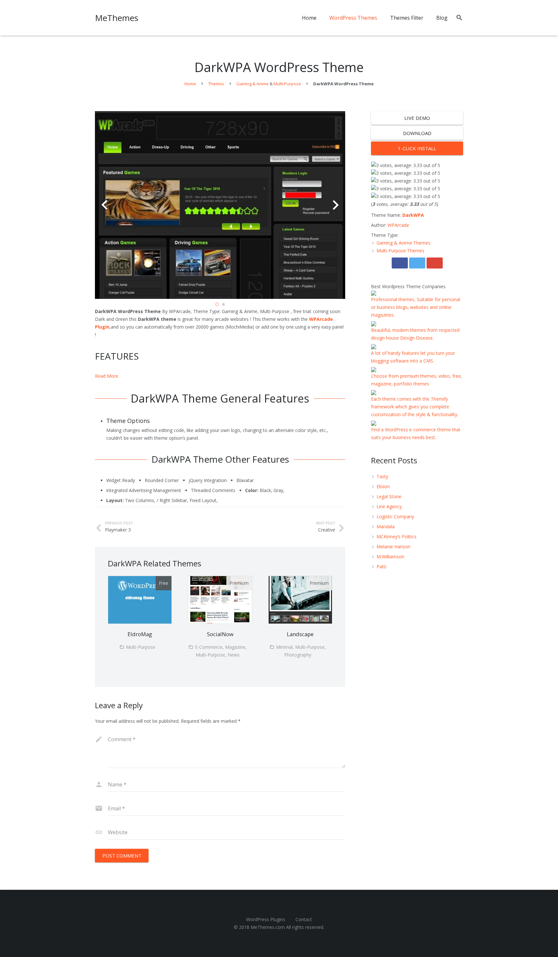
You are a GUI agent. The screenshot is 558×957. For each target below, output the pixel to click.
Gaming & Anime (252, 84)
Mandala (386, 526)
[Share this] (400, 263)
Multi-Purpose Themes (400, 250)
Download (417, 133)
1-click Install (417, 148)
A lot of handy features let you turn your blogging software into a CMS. (413, 357)
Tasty (382, 476)
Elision (383, 486)
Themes (216, 84)
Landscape (300, 634)
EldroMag (140, 634)
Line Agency (389, 506)
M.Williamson (390, 556)
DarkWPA (413, 215)
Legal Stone (389, 496)
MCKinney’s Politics (397, 536)
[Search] (459, 17)
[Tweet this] (417, 263)
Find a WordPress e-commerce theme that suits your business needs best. (415, 433)
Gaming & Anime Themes (403, 243)
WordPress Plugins (265, 919)
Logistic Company (395, 516)
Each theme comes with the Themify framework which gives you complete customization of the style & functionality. (414, 406)
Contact (303, 919)
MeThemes (116, 18)
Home (190, 84)
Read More (106, 376)
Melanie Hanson (393, 546)
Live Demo (417, 118)
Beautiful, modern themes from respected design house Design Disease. (415, 334)
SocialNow (220, 634)
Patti (381, 566)
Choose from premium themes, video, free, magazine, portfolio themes (416, 380)
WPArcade (398, 225)
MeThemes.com (268, 927)
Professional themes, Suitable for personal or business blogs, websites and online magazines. (415, 307)
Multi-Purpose (287, 84)
